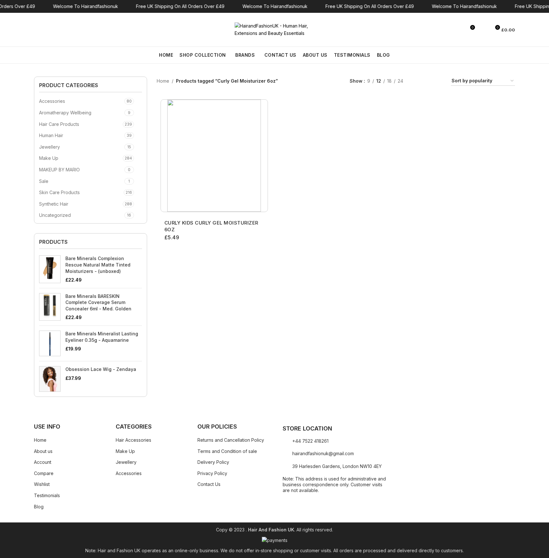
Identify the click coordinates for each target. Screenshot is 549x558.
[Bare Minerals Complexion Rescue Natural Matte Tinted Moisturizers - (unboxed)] (50, 269)
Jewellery (49, 147)
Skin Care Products (59, 192)
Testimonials (47, 495)
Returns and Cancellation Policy (230, 440)
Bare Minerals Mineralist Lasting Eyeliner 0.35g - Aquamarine (101, 337)
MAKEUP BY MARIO (59, 169)
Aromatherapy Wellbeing (65, 112)
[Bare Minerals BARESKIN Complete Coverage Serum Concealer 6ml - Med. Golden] (50, 307)
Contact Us (208, 484)
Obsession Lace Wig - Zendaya (100, 369)
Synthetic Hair (53, 204)
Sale (43, 181)
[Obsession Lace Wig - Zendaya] (50, 379)
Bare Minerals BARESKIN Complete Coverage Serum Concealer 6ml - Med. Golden (98, 302)
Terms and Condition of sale (227, 451)
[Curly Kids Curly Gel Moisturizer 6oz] (214, 156)
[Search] (36, 29)
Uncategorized (55, 215)
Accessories (52, 101)
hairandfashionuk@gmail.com (323, 453)
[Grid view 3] (428, 81)
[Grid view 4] (438, 81)
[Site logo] (275, 29)
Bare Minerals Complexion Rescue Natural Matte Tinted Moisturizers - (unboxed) (97, 265)
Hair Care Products (59, 124)
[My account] (483, 29)
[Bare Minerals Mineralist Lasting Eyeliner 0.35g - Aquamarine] (50, 343)
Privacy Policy (212, 473)
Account (42, 462)
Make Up (48, 158)
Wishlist (42, 484)
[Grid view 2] (418, 81)
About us (43, 451)
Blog (39, 506)
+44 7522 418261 (310, 441)
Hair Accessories (133, 440)
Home (163, 81)
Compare (44, 473)
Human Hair (51, 135)
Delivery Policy (213, 462)
